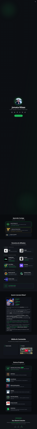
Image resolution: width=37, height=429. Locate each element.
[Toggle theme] (35, 1)
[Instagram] (12, 112)
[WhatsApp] (20, 112)
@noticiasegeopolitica (13, 327)
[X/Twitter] (22, 112)
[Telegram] (17, 112)
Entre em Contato (18, 115)
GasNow (24, 326)
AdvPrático (16, 326)
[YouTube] (15, 112)
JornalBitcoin (20, 326)
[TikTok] (25, 112)
